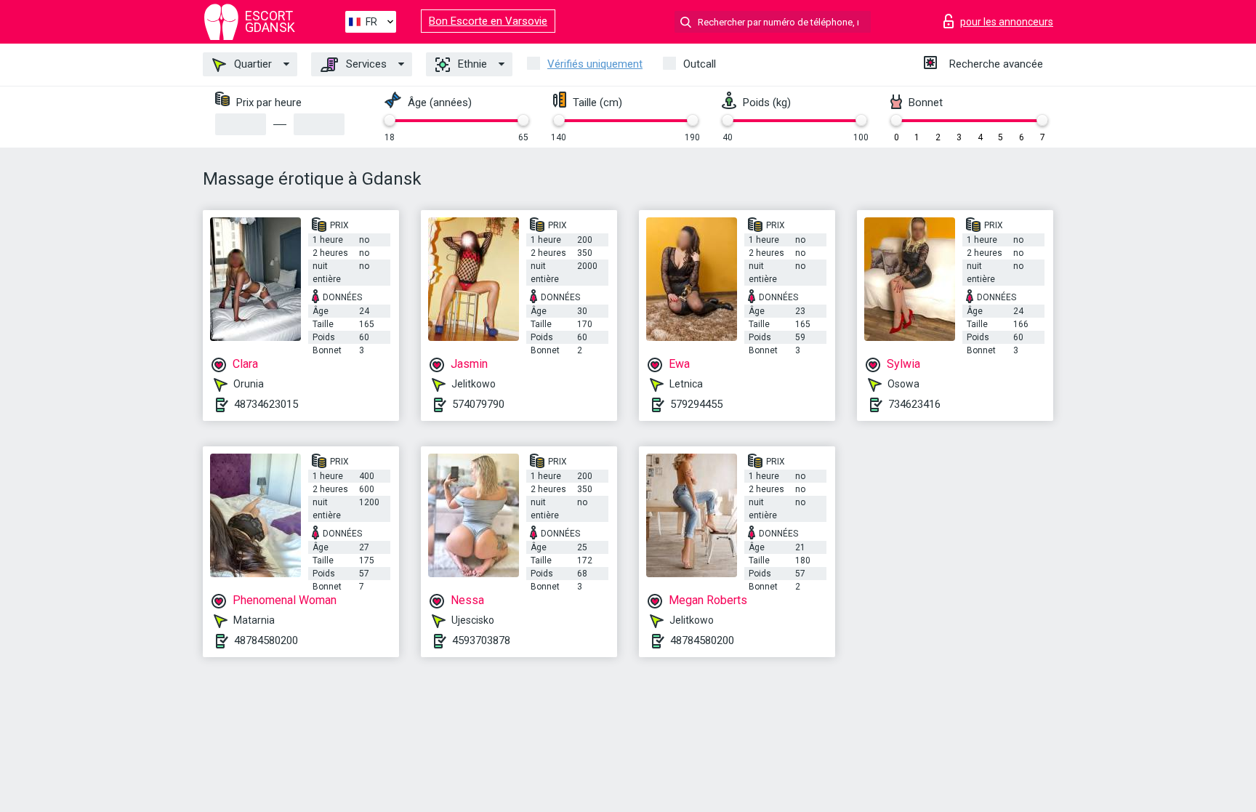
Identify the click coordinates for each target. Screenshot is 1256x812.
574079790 (478, 404)
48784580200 (266, 640)
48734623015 (266, 404)
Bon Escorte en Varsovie (488, 21)
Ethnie (471, 64)
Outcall (699, 64)
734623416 (914, 404)
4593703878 (481, 640)
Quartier (251, 64)
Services (365, 64)
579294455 (696, 404)
